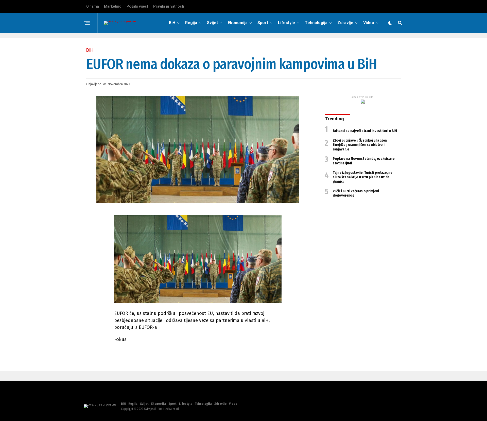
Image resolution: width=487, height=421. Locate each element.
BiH (172, 22)
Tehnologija (316, 22)
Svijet (212, 22)
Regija (191, 22)
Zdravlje (345, 22)
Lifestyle (286, 22)
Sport (262, 22)
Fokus (120, 339)
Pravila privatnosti (168, 6)
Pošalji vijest (137, 6)
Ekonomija (238, 22)
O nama (92, 6)
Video (368, 22)
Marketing (112, 6)
